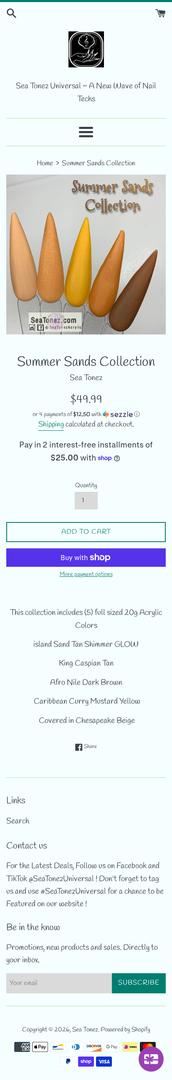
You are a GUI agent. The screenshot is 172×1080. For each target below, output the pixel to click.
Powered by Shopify (125, 1030)
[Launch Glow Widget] (151, 1059)
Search (17, 821)
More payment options (86, 575)
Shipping (51, 424)
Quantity (86, 485)
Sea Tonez (85, 1030)
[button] (86, 415)
